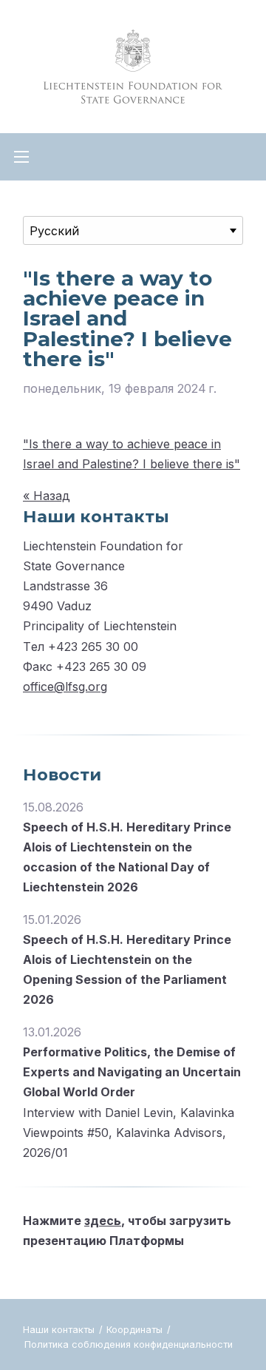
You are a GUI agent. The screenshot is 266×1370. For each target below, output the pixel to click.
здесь (102, 1220)
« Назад (46, 495)
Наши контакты (60, 1329)
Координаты (136, 1329)
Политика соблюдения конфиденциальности (128, 1344)
